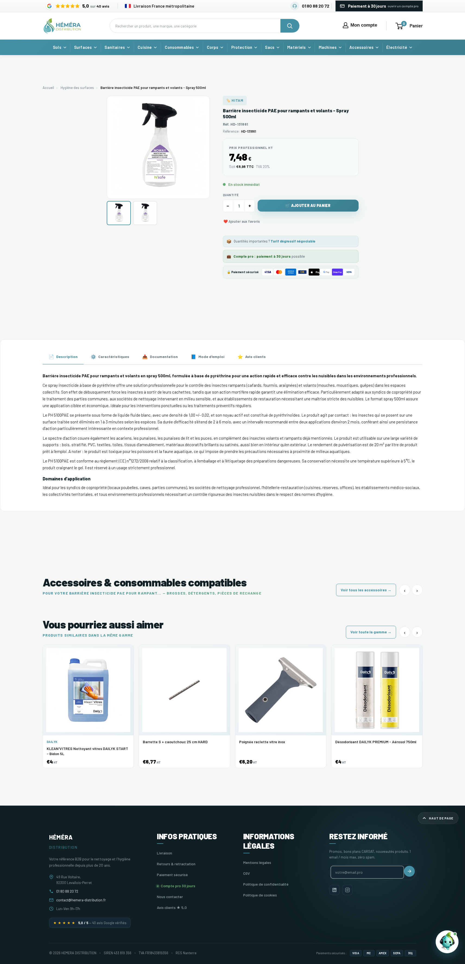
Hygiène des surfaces (77, 87)
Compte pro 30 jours (178, 885)
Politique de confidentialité (266, 884)
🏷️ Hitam (234, 100)
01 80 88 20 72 (67, 891)
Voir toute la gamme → (370, 632)
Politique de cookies (260, 895)
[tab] (63, 357)
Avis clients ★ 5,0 (172, 907)
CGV (246, 873)
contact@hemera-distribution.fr (81, 900)
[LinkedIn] (334, 890)
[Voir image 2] (145, 213)
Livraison (164, 853)
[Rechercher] (289, 26)
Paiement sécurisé (172, 874)
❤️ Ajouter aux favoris (241, 221)
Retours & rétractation (176, 863)
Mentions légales (257, 862)
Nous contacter (170, 896)
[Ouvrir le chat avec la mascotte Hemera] (447, 942)
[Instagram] (347, 890)
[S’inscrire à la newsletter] (409, 871)
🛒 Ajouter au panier (307, 205)
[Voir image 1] (119, 213)
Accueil (48, 87)
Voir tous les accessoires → (366, 590)
